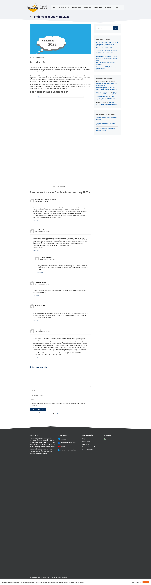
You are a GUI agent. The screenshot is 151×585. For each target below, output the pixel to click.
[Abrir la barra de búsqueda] (121, 7)
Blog (116, 7)
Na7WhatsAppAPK (101, 87)
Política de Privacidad (88, 447)
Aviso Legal (85, 444)
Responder (36, 220)
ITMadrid (108, 7)
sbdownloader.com (102, 96)
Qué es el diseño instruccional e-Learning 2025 (107, 88)
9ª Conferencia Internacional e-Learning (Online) (106, 129)
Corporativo (98, 7)
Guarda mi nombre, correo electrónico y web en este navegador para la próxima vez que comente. (58, 404)
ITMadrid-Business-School (68, 450)
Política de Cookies (87, 449)
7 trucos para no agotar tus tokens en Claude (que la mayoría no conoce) (106, 52)
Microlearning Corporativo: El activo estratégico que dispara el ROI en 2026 (106, 58)
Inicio (54, 7)
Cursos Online (64, 7)
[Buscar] (115, 28)
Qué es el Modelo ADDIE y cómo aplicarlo (106, 93)
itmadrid (63, 439)
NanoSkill (87, 7)
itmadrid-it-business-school (68, 443)
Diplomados (76, 7)
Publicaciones (86, 441)
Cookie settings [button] (136, 582)
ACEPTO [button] (146, 582)
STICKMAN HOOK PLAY (103, 92)
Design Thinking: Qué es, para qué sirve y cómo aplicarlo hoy (106, 98)
